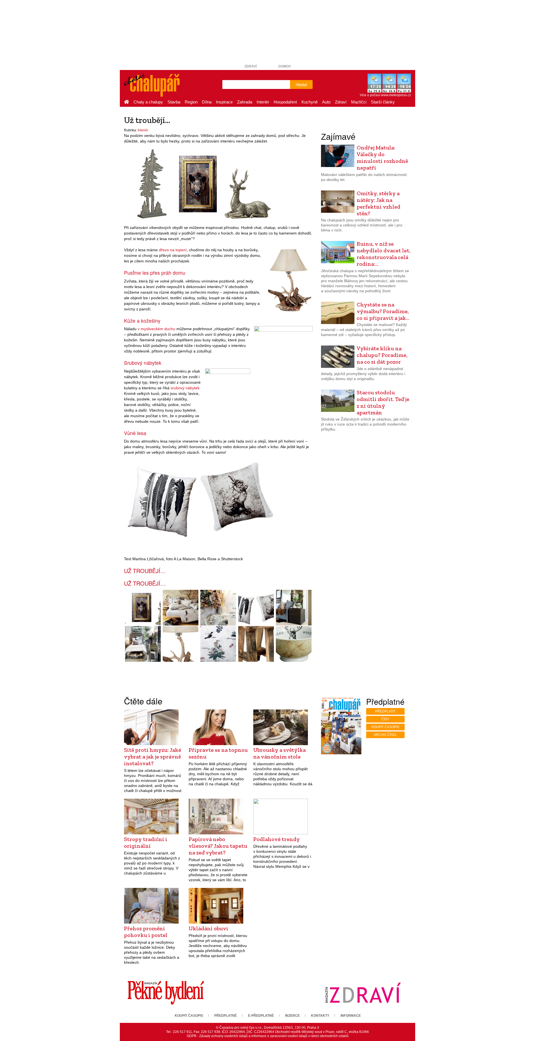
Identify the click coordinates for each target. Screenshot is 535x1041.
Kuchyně (309, 102)
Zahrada (244, 102)
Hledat (301, 84)
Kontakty (320, 1016)
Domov (284, 66)
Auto (326, 102)
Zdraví (250, 66)
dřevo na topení (173, 250)
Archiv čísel (385, 735)
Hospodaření (285, 102)
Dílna (206, 102)
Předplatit (385, 711)
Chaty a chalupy (148, 102)
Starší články (383, 102)
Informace (351, 1016)
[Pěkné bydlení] (166, 992)
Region (191, 102)
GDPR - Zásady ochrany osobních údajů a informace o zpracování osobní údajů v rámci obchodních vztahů (268, 1036)
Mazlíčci (358, 102)
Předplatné (225, 1016)
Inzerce (292, 1016)
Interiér (263, 102)
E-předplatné (261, 1016)
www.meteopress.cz (396, 95)
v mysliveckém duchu (156, 329)
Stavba (173, 102)
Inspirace (224, 102)
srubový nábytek (185, 388)
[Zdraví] (363, 992)
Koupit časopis (385, 727)
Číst (385, 719)
